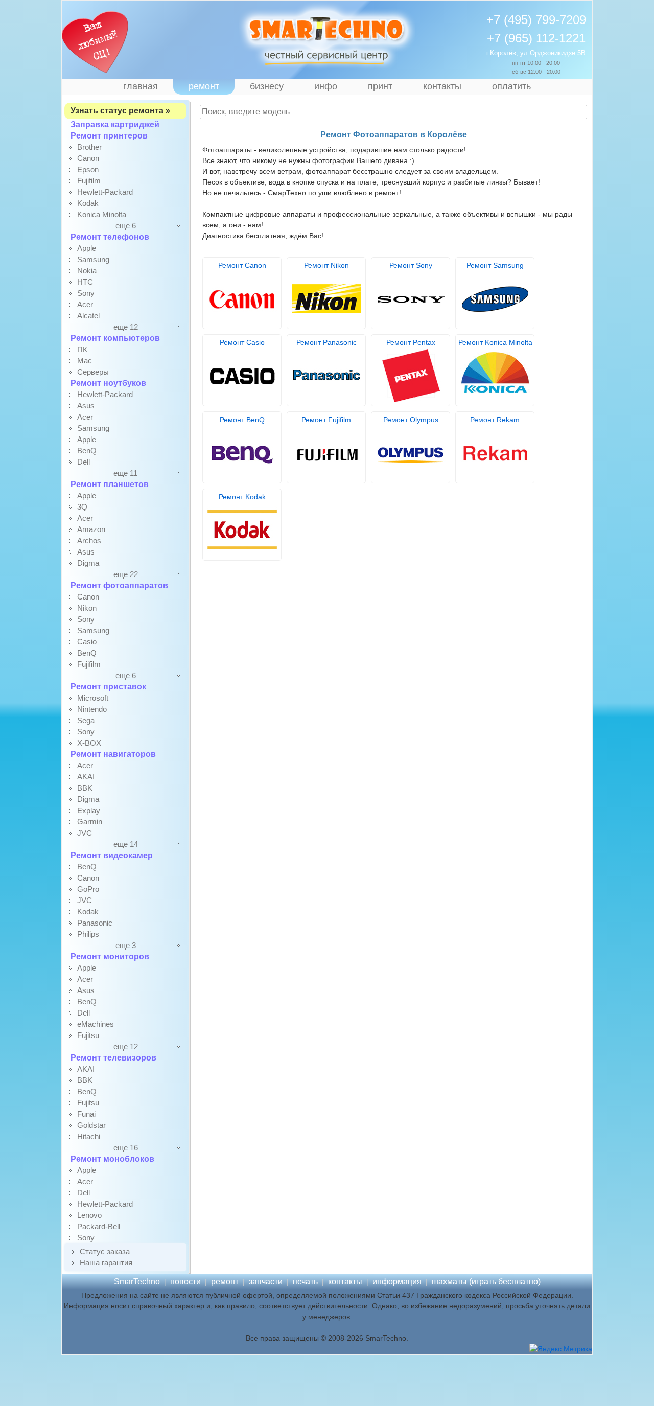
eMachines (95, 1024)
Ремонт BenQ (242, 420)
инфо (325, 86)
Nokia (87, 270)
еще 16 (125, 1147)
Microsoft (92, 698)
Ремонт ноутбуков (108, 383)
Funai (86, 1114)
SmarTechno (137, 1281)
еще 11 (125, 473)
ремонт (204, 86)
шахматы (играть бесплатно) (486, 1281)
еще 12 (125, 326)
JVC (84, 832)
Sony (86, 293)
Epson (88, 169)
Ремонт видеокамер (112, 855)
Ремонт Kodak (242, 497)
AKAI (86, 776)
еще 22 (125, 574)
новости (185, 1281)
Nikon (87, 608)
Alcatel (88, 315)
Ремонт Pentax (410, 342)
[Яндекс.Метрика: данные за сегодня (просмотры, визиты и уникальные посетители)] (560, 1349)
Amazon (91, 529)
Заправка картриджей (115, 124)
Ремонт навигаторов (113, 754)
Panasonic (94, 922)
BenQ (87, 450)
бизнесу (267, 86)
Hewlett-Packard (105, 192)
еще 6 (125, 225)
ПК (82, 349)
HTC (85, 282)
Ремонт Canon (242, 265)
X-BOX (89, 743)
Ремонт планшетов (110, 484)
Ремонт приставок (108, 686)
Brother (89, 147)
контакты (442, 86)
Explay (88, 810)
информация (397, 1281)
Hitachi (88, 1136)
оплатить (511, 86)
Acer (85, 304)
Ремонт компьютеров (115, 338)
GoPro (88, 889)
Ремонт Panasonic (326, 342)
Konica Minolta (101, 214)
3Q (82, 506)
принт (380, 86)
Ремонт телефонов (110, 237)
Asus (86, 405)
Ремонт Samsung (495, 265)
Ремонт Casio (242, 342)
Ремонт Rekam (495, 420)
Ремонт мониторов (110, 956)
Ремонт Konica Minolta (495, 342)
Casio (87, 641)
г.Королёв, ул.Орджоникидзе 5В (536, 53)
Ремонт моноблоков (112, 1159)
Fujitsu (88, 1035)
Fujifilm (89, 180)
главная (140, 86)
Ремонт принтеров (109, 135)
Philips (88, 934)
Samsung (93, 259)
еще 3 (125, 945)
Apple (86, 248)
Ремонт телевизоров (113, 1057)
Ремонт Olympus (410, 420)
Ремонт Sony (410, 265)
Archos (89, 540)
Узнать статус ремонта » (120, 110)
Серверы (93, 371)
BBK (84, 787)
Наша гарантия (106, 1262)
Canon (88, 158)
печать (305, 1281)
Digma (88, 563)
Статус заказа (105, 1251)
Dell (83, 461)
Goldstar (91, 1125)
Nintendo (92, 709)
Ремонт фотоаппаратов (119, 585)
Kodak (88, 203)
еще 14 (125, 844)
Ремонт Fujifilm (326, 420)
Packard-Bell (98, 1226)
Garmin (89, 821)
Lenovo (89, 1215)
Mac (84, 360)
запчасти (266, 1281)
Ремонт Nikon (326, 265)
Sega (86, 720)
